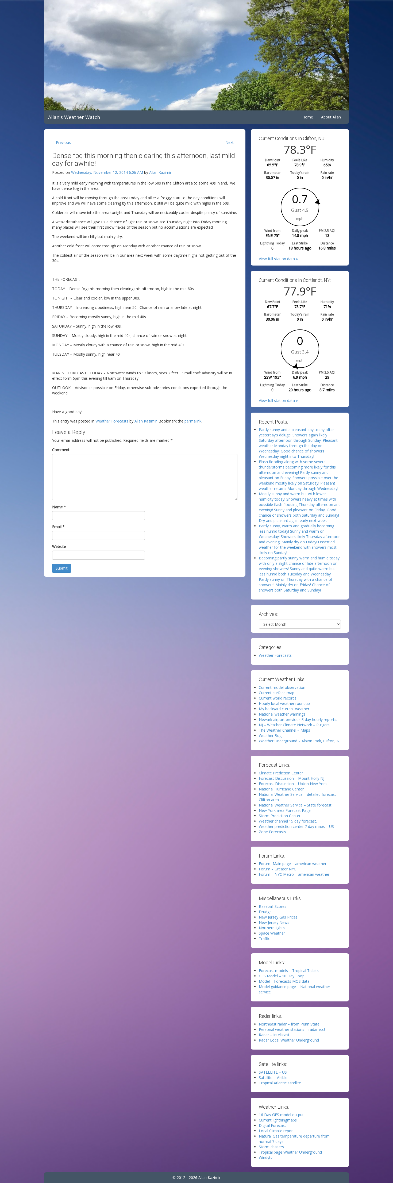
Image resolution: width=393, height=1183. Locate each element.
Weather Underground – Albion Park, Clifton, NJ (300, 740)
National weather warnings (282, 714)
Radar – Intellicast (274, 1034)
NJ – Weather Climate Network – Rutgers (294, 724)
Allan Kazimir (160, 172)
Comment (61, 449)
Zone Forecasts (272, 831)
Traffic (264, 938)
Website (59, 546)
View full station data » (278, 258)
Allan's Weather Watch (74, 117)
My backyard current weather (284, 708)
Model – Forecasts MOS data (284, 981)
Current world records (277, 698)
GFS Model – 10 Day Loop (282, 975)
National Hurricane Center (281, 789)
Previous (63, 142)
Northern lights (272, 927)
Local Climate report (276, 1130)
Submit (62, 568)
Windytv (265, 1157)
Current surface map (276, 692)
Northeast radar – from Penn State (289, 1024)
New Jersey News (274, 922)
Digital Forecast (272, 1125)
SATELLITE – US (273, 1072)
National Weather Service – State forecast (295, 805)
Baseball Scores (272, 906)
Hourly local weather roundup (284, 703)
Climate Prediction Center (281, 772)
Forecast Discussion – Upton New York (293, 783)
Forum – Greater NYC (277, 868)
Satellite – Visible (273, 1077)
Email (58, 526)
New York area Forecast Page (285, 810)
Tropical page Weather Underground (290, 1152)
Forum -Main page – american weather (292, 863)
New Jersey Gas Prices (278, 917)
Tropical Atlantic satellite (280, 1082)
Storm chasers (271, 1146)
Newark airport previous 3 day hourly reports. (298, 719)
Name (59, 506)
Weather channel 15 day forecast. (288, 821)
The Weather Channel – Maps (284, 730)
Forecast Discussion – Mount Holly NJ (291, 778)
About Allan (331, 117)
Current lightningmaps (278, 1120)
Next (229, 142)
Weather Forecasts (111, 421)
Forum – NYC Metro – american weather (294, 874)
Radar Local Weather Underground (289, 1040)
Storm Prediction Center (279, 815)
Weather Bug (270, 735)
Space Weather (272, 933)
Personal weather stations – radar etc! (292, 1029)
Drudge (265, 911)
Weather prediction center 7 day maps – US (296, 826)
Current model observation (282, 687)
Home (307, 117)
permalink (192, 421)
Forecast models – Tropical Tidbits (289, 970)
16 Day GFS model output (281, 1114)
